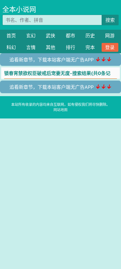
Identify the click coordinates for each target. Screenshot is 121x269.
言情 (31, 47)
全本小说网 (19, 9)
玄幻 (31, 36)
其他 (50, 47)
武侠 (50, 36)
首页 (11, 36)
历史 (90, 36)
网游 (110, 36)
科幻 (11, 47)
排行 (70, 47)
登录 (110, 47)
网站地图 (60, 110)
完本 (90, 47)
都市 (70, 36)
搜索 (110, 20)
